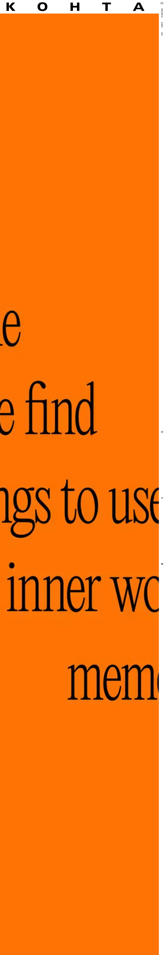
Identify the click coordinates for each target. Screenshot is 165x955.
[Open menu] (162, 3)
